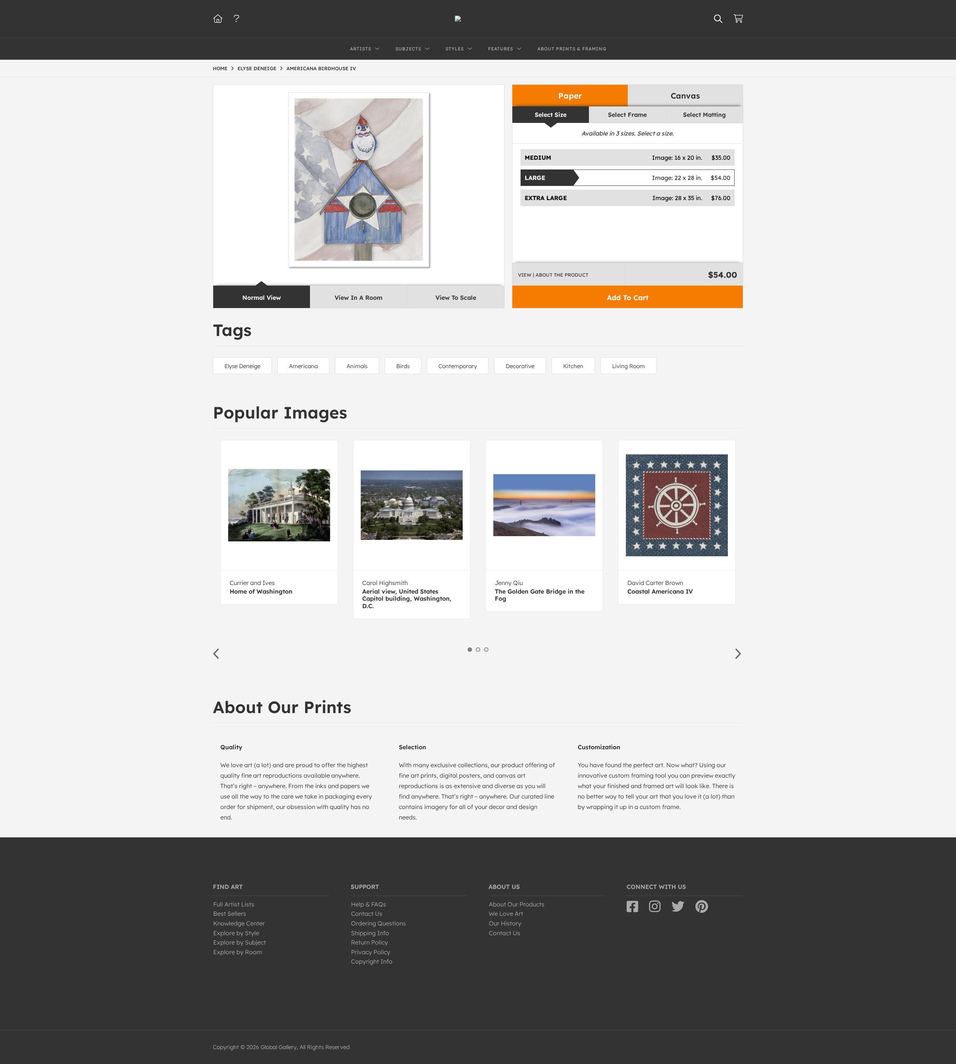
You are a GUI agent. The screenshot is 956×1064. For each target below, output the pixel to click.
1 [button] (470, 649)
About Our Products (516, 904)
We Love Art (506, 913)
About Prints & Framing (571, 49)
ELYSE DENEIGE (257, 68)
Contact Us (366, 913)
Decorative (520, 366)
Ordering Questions (378, 923)
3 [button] (486, 649)
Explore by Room (237, 952)
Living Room (628, 366)
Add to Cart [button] (627, 297)
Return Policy (369, 942)
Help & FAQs (368, 904)
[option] (279, 522)
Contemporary (457, 366)
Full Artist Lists (233, 904)
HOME (220, 68)
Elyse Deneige (242, 366)
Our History (505, 923)
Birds (403, 366)
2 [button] (478, 649)
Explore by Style (236, 933)
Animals (357, 366)
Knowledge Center (239, 923)
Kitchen (573, 366)
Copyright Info (371, 961)
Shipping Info (370, 933)
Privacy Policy (370, 952)
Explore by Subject (239, 942)
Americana (303, 366)
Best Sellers (229, 913)
